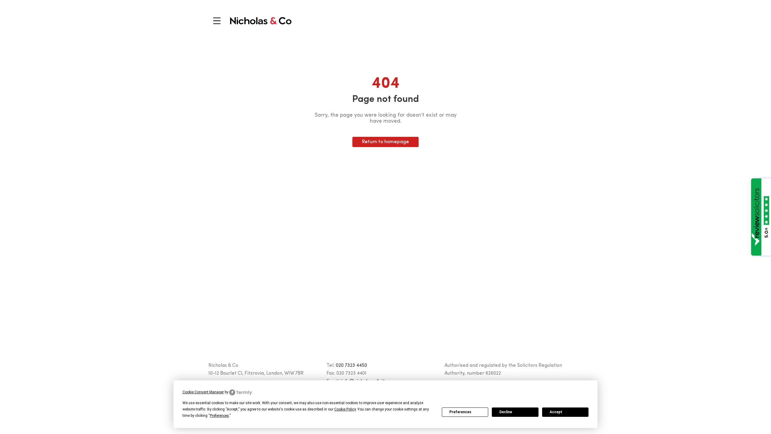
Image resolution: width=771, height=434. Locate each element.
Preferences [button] (219, 416)
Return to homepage (385, 142)
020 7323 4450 (351, 365)
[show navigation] (216, 21)
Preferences (460, 412)
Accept (556, 412)
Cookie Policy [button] (345, 409)
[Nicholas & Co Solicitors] (261, 21)
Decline (505, 412)
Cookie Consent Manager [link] (203, 392)
